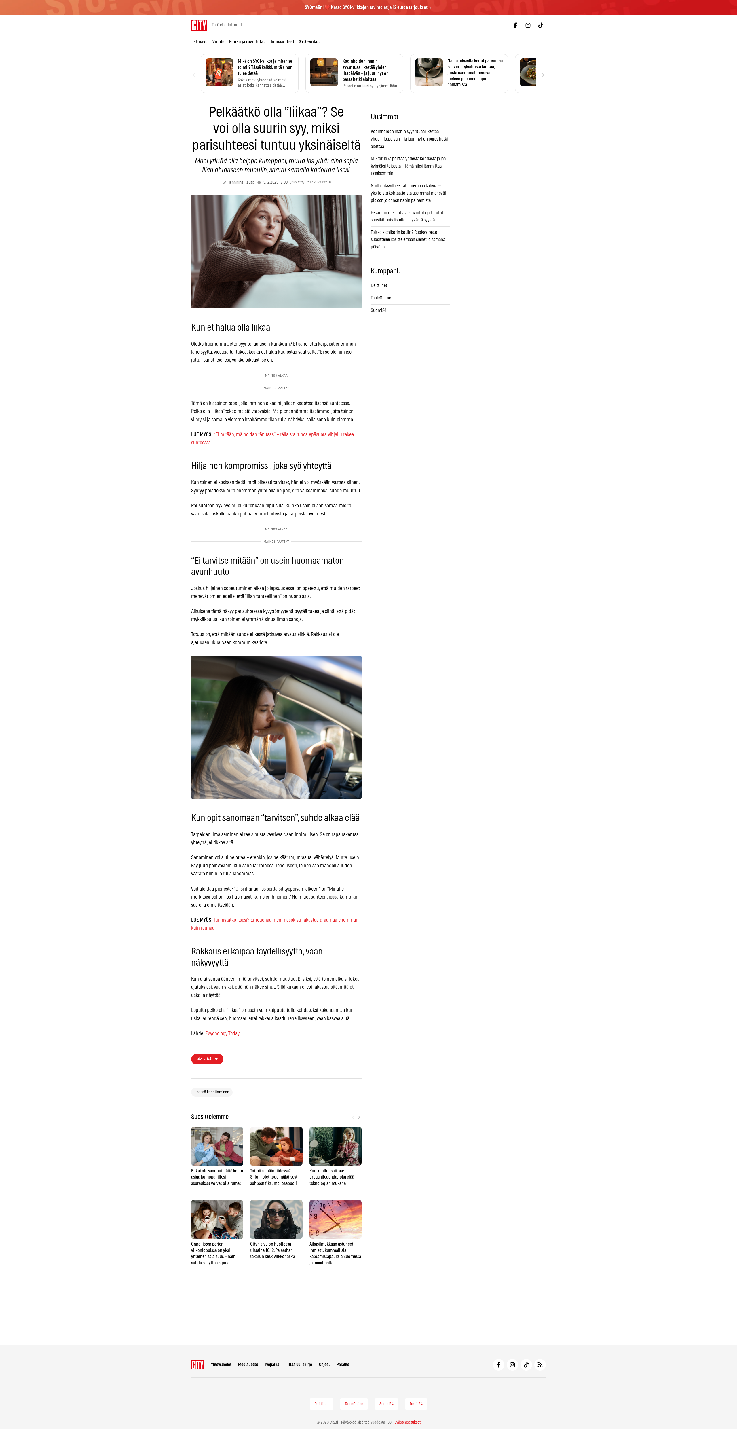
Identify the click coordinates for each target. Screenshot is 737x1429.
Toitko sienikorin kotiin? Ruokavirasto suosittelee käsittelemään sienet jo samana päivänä (408, 239)
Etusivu (200, 41)
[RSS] (540, 1365)
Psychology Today (223, 1033)
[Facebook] (515, 25)
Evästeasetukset (407, 1422)
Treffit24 (416, 1404)
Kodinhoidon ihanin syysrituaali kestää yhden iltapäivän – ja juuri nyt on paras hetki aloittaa (409, 139)
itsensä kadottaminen (212, 1092)
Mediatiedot (248, 1364)
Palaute (343, 1364)
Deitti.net (379, 285)
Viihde (218, 41)
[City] (197, 1364)
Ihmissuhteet (281, 41)
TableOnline (381, 298)
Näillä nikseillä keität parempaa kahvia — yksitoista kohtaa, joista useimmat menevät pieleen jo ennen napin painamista (408, 193)
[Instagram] (528, 25)
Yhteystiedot (221, 1364)
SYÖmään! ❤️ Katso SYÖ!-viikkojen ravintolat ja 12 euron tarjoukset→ (368, 7)
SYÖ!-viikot (309, 41)
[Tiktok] (540, 25)
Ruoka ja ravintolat (247, 41)
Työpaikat (272, 1364)
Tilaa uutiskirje (299, 1364)
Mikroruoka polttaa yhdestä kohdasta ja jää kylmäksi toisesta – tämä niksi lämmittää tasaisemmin (408, 166)
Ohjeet (324, 1364)
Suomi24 (379, 310)
